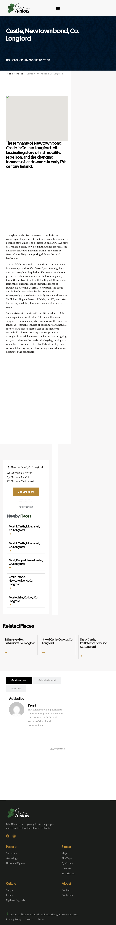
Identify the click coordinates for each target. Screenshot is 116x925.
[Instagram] (14, 836)
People (11, 847)
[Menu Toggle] (58, 8)
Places (19, 73)
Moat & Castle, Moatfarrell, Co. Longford (24, 528)
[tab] (19, 680)
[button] (10, 534)
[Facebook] (7, 836)
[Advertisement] (37, 204)
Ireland (9, 73)
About (66, 883)
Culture (11, 883)
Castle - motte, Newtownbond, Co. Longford (21, 580)
